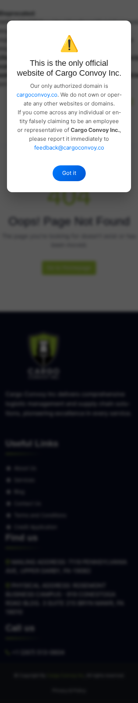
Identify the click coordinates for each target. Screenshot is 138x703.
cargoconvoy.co (37, 94)
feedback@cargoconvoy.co (69, 147)
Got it (69, 172)
